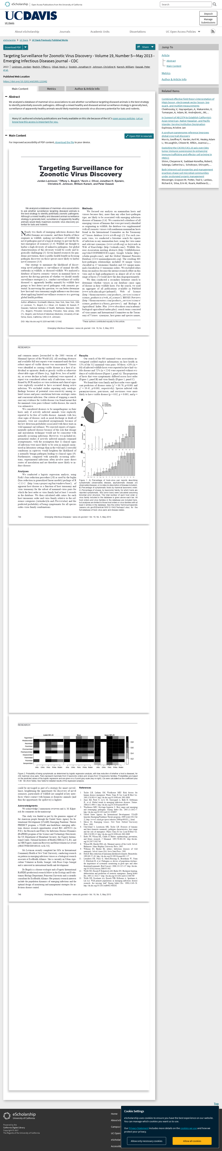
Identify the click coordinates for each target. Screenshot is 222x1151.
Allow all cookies (192, 1141)
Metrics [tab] (51, 89)
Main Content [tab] (20, 89)
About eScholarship (27, 31)
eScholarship (9, 40)
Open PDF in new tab (140, 136)
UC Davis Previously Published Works (50, 40)
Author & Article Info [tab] (87, 89)
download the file (64, 142)
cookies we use (188, 1128)
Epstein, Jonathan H (80, 66)
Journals (64, 31)
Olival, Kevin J (59, 66)
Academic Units (100, 31)
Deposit (208, 13)
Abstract (14, 97)
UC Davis (9, 23)
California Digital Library (14, 1127)
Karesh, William (125, 66)
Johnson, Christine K (103, 66)
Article (166, 55)
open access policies (124, 118)
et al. (5, 70)
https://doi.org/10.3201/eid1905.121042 (25, 81)
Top (216, 1104)
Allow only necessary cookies (146, 1141)
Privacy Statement (139, 1128)
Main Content (17, 135)
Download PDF (13, 47)
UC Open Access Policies (181, 31)
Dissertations (138, 31)
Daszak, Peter (142, 66)
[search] (214, 4)
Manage (208, 21)
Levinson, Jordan (21, 66)
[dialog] (170, 1127)
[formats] (25, 47)
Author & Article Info (174, 79)
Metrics (166, 73)
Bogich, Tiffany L (41, 66)
